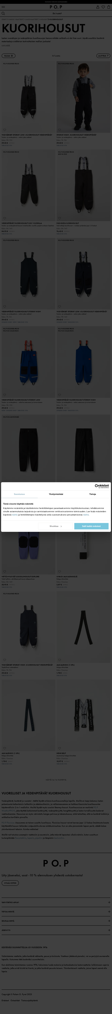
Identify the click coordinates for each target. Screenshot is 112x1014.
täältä (15, 515)
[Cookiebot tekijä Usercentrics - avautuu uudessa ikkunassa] (97, 486)
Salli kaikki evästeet (91, 526)
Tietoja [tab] (92, 494)
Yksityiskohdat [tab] (56, 494)
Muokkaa (54, 526)
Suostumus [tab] (19, 494)
